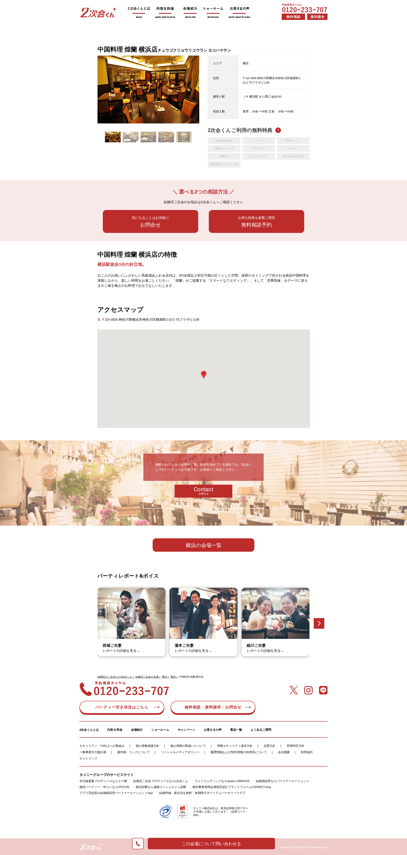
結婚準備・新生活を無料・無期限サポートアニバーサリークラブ (202, 793)
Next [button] (198, 88)
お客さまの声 (213, 729)
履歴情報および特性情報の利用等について (238, 752)
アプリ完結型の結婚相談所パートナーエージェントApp (116, 793)
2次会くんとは (89, 729)
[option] (148, 89)
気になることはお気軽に (150, 221)
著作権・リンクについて (133, 752)
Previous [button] (99, 88)
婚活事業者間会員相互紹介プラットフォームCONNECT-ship (231, 787)
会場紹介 (137, 729)
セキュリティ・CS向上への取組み (102, 745)
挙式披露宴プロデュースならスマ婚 (103, 781)
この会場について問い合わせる (211, 843)
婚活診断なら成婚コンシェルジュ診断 (161, 787)
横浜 (164, 677)
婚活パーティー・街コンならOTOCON (104, 787)
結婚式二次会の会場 (146, 677)
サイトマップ (88, 758)
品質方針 (270, 745)
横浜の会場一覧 (204, 545)
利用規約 (307, 752)
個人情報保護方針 (147, 745)
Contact (203, 490)
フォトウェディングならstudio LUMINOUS (222, 781)
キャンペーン (186, 729)
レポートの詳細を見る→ (121, 650)
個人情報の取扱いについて (188, 745)
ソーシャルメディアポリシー (180, 752)
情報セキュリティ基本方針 (235, 745)
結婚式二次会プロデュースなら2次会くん (160, 781)
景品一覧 (236, 729)
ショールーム (160, 729)
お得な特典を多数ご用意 (256, 221)
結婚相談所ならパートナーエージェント (282, 781)
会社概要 (284, 752)
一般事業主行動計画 (92, 752)
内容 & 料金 (115, 729)
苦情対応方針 (295, 745)
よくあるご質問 (261, 729)
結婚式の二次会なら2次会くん (115, 677)
